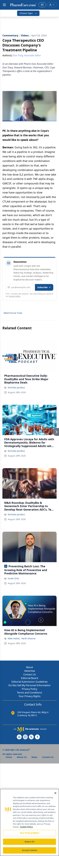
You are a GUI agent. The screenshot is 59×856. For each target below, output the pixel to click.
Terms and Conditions (29, 692)
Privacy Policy (29, 689)
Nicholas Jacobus (16, 387)
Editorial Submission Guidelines (29, 681)
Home (9, 757)
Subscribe (42, 287)
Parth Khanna (28, 638)
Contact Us (29, 674)
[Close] (55, 793)
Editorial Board (29, 678)
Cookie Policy (26, 827)
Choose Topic (26, 13)
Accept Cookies (29, 850)
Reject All (29, 841)
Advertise (29, 670)
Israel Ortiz (13, 578)
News (34, 757)
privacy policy (14, 296)
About (29, 667)
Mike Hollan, (14, 638)
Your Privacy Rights (30, 696)
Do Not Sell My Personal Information (29, 685)
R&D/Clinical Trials (13, 312)
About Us (22, 757)
